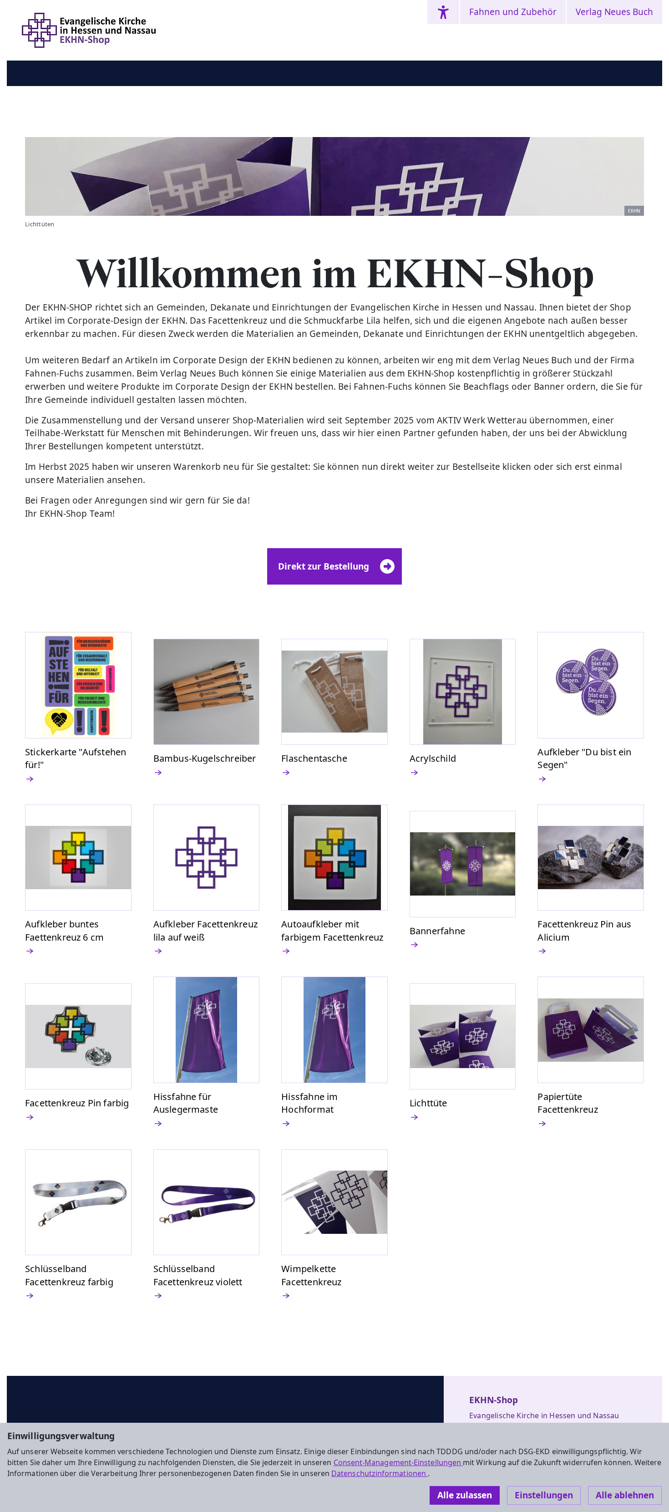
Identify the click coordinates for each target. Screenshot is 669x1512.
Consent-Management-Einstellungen (398, 1462)
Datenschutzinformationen (379, 1473)
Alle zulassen (464, 1495)
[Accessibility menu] (443, 12)
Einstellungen (544, 1495)
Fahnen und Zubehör (513, 12)
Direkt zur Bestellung (323, 566)
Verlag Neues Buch (614, 12)
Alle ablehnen (625, 1495)
